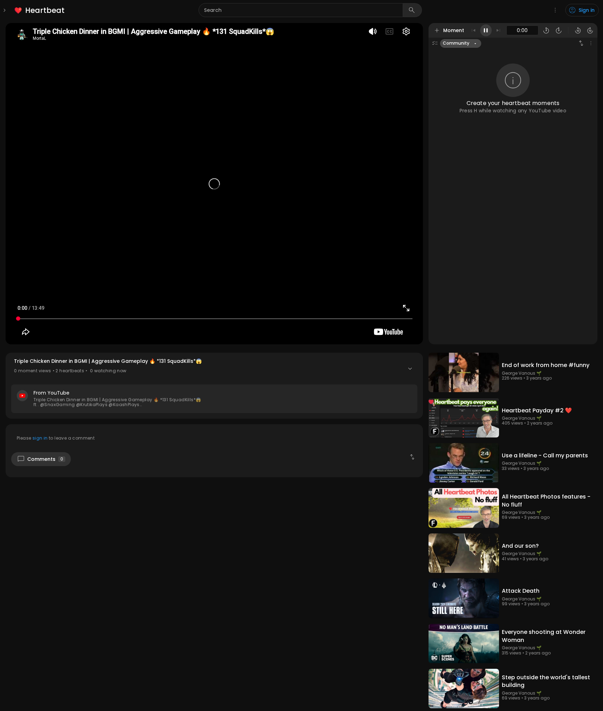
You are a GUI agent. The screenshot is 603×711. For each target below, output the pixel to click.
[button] (214, 386)
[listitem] (40, 10)
